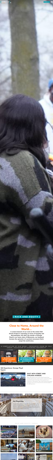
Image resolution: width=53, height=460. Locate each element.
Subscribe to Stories (26, 319)
